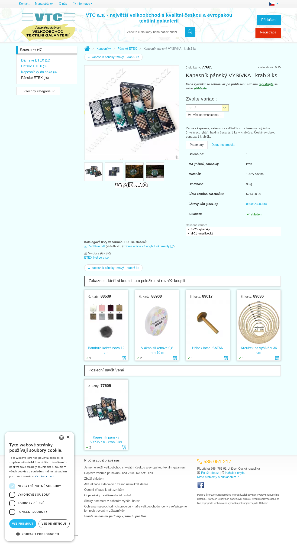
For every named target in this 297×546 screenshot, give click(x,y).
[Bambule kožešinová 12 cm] (106, 322)
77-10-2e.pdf (96, 246)
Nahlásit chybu (235, 472)
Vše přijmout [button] (22, 524)
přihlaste (200, 88)
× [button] (68, 437)
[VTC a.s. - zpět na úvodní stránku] (48, 26)
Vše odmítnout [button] (54, 524)
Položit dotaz (210, 472)
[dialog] (39, 486)
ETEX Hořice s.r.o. (97, 257)
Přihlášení (268, 20)
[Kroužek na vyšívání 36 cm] (259, 322)
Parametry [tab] (197, 144)
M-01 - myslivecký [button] (201, 233)
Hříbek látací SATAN (207, 348)
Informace (83, 3)
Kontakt (24, 3)
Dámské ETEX (35, 60)
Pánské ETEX (35, 78)
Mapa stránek (44, 3)
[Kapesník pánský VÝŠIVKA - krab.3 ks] (106, 411)
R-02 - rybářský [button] (200, 229)
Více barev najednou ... (207, 115)
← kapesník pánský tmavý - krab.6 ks (113, 57)
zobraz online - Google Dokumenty (147, 246)
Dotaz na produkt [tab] (223, 144)
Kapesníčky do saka (39, 72)
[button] (39, 534)
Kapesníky (31, 49)
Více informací (44, 476)
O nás (63, 3)
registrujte (266, 84)
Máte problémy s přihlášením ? (218, 477)
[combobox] (155, 32)
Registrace (268, 32)
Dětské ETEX (33, 66)
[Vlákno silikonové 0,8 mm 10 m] (157, 322)
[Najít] (190, 32)
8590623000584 (256, 204)
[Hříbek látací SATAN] (207, 322)
